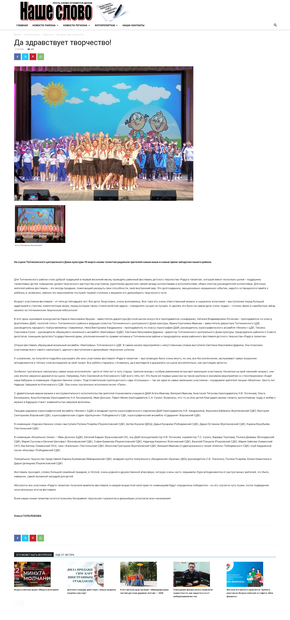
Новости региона (75, 25)
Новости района (44, 25)
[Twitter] (25, 56)
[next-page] (21, 603)
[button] (275, 25)
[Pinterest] (33, 56)
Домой (17, 34)
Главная (22, 25)
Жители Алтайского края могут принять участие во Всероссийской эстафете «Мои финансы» (250, 593)
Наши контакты (133, 25)
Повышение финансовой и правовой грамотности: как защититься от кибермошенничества (193, 593)
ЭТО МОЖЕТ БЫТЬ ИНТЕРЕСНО (34, 555)
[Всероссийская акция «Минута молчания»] (38, 574)
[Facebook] (17, 56)
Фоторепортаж (105, 25)
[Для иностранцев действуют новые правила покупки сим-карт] (91, 574)
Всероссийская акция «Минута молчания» (36, 589)
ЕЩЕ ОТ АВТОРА (65, 555)
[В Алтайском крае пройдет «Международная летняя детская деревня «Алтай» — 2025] (145, 574)
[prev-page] (16, 603)
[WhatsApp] (40, 56)
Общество (48, 34)
